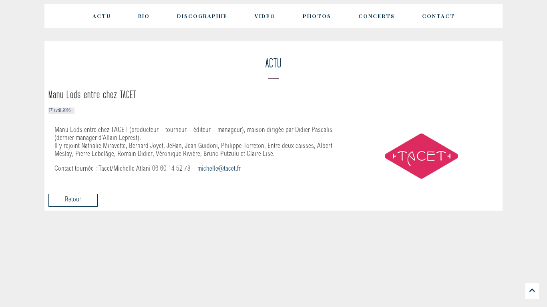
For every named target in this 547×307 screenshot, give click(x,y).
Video (265, 15)
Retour (73, 200)
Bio (144, 15)
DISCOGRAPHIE (202, 15)
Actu (102, 15)
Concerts (376, 15)
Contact (438, 15)
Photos (317, 15)
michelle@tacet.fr (219, 169)
